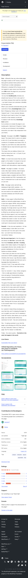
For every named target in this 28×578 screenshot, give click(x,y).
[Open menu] (25, 2)
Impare (3, 531)
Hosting (3, 524)
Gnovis (3, 521)
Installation (6, 62)
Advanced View (5, 461)
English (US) (24, 451)
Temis (16, 521)
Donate (17, 536)
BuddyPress (5, 551)
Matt (3, 546)
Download (4, 49)
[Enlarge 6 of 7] (24, 378)
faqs (25, 457)
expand (24, 454)
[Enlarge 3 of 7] (11, 384)
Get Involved (18, 531)
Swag (17, 539)
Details (5, 55)
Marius (6, 427)
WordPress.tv (5, 539)
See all (25, 486)
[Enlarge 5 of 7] (24, 370)
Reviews (5, 58)
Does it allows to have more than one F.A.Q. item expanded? (9, 399)
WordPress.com (6, 544)
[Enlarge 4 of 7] (24, 362)
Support (5, 70)
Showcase (17, 519)
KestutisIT (6, 45)
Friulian (6, 558)
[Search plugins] (16, 16)
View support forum (6, 497)
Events (16, 534)
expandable (20, 457)
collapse (14, 454)
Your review (4, 486)
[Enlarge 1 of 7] (11, 362)
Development (6, 66)
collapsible (19, 454)
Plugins (16, 524)
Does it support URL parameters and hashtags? (8, 404)
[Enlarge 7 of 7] (24, 386)
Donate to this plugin (6, 510)
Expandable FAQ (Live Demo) (9, 342)
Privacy (3, 527)
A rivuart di (4, 519)
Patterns (17, 527)
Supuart (3, 534)
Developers (4, 536)
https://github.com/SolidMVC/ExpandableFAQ (13, 353)
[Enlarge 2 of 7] (11, 373)
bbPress (4, 549)
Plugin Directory (5, 6)
